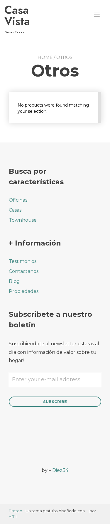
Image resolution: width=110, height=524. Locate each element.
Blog (14, 281)
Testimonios (22, 261)
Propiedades (23, 291)
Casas (15, 210)
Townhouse (23, 220)
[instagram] (28, 445)
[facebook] (12, 445)
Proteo (15, 510)
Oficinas (18, 200)
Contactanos (23, 271)
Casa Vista (17, 15)
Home (45, 57)
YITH (13, 516)
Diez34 (60, 470)
